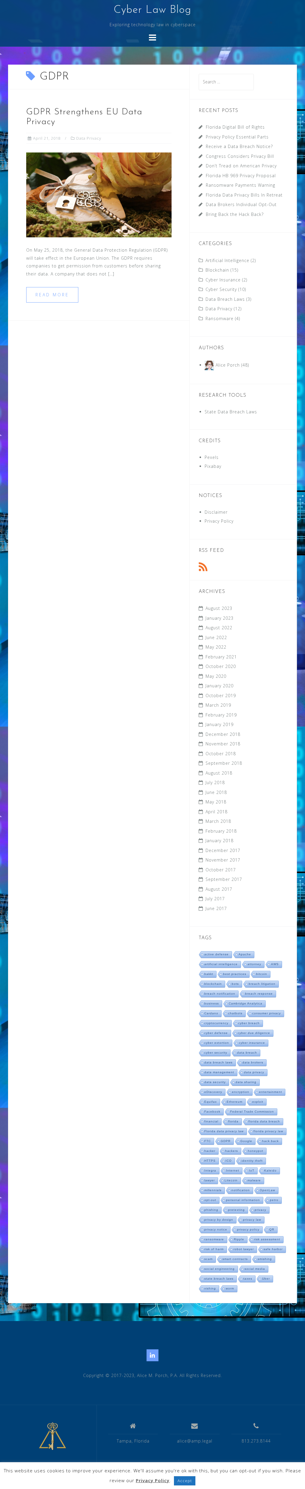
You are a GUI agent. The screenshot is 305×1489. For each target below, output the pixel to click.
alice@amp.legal (194, 1441)
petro (274, 1200)
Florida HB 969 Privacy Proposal (241, 175)
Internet (232, 1170)
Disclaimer (216, 512)
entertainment (270, 1092)
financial (211, 1121)
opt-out (210, 1200)
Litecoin (231, 1180)
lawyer (209, 1180)
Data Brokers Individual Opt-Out (241, 204)
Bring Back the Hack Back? (235, 214)
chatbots (235, 1013)
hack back (270, 1141)
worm (230, 1288)
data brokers (252, 1062)
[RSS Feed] (203, 566)
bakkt (208, 974)
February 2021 (221, 657)
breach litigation (262, 983)
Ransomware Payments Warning (240, 185)
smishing (265, 1259)
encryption (240, 1092)
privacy (260, 1209)
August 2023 (219, 608)
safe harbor (273, 1249)
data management (219, 1072)
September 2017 (224, 879)
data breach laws (218, 1062)
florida (233, 1121)
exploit (257, 1101)
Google (246, 1141)
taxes (247, 1278)
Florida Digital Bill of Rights (235, 127)
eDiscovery (213, 1092)
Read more (52, 295)
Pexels (212, 457)
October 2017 (221, 870)
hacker (209, 1150)
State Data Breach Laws (231, 412)
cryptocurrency (216, 1023)
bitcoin (261, 974)
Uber (266, 1278)
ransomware (214, 1239)
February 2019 (221, 715)
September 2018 (224, 763)
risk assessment (267, 1239)
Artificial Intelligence (227, 260)
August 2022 (219, 627)
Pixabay (213, 466)
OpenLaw (267, 1190)
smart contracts (235, 1259)
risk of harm (214, 1249)
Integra (210, 1170)
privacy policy (248, 1229)
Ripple (239, 1239)
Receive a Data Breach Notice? (239, 146)
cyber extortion (216, 1042)
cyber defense (216, 1033)
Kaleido (270, 1170)
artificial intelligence (221, 964)
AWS (275, 964)
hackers (231, 1150)
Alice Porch (228, 365)
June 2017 (216, 908)
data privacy (254, 1072)
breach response (259, 993)
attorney (254, 964)
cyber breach (249, 1023)
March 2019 (218, 705)
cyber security (215, 1052)
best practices (234, 974)
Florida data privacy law (224, 1131)
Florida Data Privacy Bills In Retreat (244, 195)
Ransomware (220, 318)
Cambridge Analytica (245, 1003)
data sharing (246, 1082)
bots (235, 983)
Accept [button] (185, 1480)
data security (215, 1082)
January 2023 (220, 618)
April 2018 (217, 811)
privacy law (252, 1219)
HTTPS (210, 1160)
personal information (243, 1200)
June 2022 (216, 637)
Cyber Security (221, 289)
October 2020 (221, 666)
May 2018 (216, 802)
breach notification (219, 993)
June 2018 (216, 792)
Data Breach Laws (225, 299)
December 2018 (223, 734)
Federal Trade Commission (252, 1111)
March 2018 (218, 821)
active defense (216, 954)
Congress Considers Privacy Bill (240, 156)
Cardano (211, 1013)
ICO (228, 1160)
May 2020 (216, 676)
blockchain (213, 983)
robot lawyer (244, 1249)
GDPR (226, 1141)
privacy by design (218, 1219)
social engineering (219, 1268)
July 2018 (215, 782)
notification (240, 1190)
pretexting (236, 1209)
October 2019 (221, 695)
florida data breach (264, 1121)
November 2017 (223, 860)
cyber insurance (252, 1042)
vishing (210, 1288)
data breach (247, 1052)
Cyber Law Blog (152, 10)
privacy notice (215, 1229)
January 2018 (220, 840)
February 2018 (221, 831)
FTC (207, 1141)
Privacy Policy (219, 521)
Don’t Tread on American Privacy (241, 166)
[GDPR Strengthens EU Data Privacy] (99, 194)
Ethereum (234, 1101)
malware (254, 1180)
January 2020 (220, 686)
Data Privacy (88, 138)
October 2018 (221, 753)
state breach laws (219, 1278)
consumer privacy (266, 1013)
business (211, 1003)
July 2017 (215, 898)
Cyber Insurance (223, 280)
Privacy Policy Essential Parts (237, 137)
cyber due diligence (254, 1033)
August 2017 (219, 889)
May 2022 (216, 647)
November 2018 (223, 744)
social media (255, 1268)
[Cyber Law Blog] (52, 1436)
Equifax (210, 1101)
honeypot (255, 1150)
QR (271, 1229)
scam (208, 1259)
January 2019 (220, 724)
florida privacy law (268, 1131)
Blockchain (217, 270)
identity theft (252, 1160)
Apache (245, 954)
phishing (211, 1209)
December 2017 (223, 850)
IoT (251, 1170)
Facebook (212, 1111)
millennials (213, 1190)
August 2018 (219, 773)
